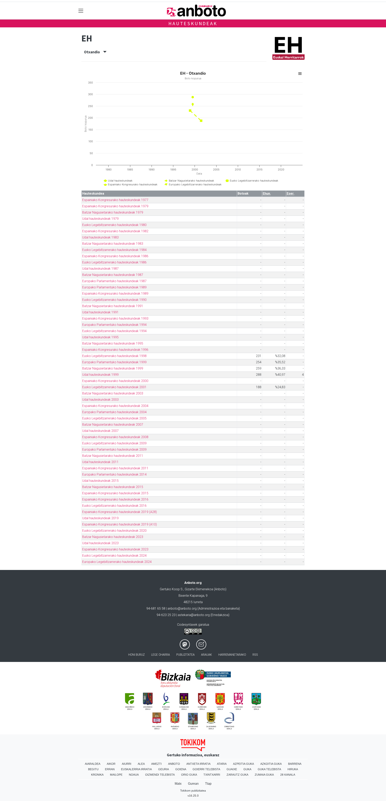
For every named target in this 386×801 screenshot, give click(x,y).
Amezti (156, 763)
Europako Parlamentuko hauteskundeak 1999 (114, 362)
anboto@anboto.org (182, 608)
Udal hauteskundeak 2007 (100, 431)
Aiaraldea (92, 763)
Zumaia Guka (264, 774)
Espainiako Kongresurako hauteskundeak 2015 (115, 493)
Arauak (206, 654)
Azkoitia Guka (271, 763)
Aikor (111, 763)
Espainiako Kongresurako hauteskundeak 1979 (115, 206)
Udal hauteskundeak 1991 (100, 312)
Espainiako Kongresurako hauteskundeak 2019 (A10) (119, 524)
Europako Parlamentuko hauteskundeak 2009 (114, 449)
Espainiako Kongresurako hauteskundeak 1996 (115, 350)
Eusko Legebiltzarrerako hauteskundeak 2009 (114, 443)
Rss (255, 654)
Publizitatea (185, 654)
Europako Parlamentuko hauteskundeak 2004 (114, 412)
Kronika (97, 774)
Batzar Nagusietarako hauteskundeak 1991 (112, 306)
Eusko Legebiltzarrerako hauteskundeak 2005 (114, 418)
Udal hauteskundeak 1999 (100, 375)
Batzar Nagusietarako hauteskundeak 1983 (112, 244)
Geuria (163, 769)
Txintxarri (211, 774)
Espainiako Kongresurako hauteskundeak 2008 (115, 437)
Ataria (222, 763)
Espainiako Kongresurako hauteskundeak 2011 (115, 468)
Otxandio (93, 52)
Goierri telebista (206, 769)
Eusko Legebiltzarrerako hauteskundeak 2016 (114, 506)
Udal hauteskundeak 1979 (100, 219)
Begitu (93, 769)
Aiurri (126, 763)
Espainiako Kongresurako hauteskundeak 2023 (115, 549)
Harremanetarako (232, 654)
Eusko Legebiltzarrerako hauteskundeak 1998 (114, 356)
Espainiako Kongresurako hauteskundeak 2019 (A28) (119, 512)
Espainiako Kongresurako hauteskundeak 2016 (115, 499)
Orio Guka (189, 774)
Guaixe (232, 769)
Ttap (208, 783)
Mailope (116, 774)
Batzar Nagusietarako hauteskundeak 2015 (112, 487)
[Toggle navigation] (81, 10)
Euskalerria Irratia (136, 769)
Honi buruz (136, 654)
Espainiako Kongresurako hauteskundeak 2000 (115, 381)
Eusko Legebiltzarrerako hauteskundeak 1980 (114, 225)
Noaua (134, 774)
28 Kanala (287, 774)
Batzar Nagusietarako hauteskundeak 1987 (112, 275)
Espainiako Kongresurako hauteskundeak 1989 (115, 293)
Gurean (193, 783)
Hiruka (292, 769)
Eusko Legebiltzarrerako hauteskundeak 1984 (114, 250)
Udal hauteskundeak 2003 (100, 400)
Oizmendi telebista (160, 774)
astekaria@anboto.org (194, 615)
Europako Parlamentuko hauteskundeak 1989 (114, 287)
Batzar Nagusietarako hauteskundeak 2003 (112, 393)
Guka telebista (269, 769)
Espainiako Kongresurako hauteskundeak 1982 (115, 231)
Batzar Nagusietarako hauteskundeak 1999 (112, 368)
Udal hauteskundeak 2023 (100, 543)
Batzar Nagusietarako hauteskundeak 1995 (112, 343)
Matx (178, 783)
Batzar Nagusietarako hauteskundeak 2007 (112, 424)
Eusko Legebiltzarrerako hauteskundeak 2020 (114, 531)
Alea (141, 763)
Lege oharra (160, 654)
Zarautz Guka (237, 774)
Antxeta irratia (198, 763)
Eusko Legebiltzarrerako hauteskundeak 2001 (114, 387)
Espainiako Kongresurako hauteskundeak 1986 (115, 256)
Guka (247, 769)
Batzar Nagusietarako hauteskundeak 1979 (112, 212)
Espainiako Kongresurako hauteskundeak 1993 (115, 318)
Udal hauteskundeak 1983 (100, 237)
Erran (110, 769)
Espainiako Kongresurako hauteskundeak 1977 (115, 200)
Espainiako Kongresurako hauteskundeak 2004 (115, 406)
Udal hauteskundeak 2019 (100, 518)
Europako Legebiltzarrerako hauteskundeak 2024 (117, 562)
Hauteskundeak (192, 23)
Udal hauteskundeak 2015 (100, 481)
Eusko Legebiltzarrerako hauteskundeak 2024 (114, 555)
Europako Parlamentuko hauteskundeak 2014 (114, 474)
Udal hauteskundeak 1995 (100, 337)
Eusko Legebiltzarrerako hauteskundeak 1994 (114, 331)
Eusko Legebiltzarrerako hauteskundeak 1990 (114, 300)
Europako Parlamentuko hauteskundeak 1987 (114, 281)
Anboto (174, 763)
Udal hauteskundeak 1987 (100, 268)
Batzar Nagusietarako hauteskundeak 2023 (112, 537)
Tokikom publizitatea (193, 790)
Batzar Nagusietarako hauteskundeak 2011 (112, 456)
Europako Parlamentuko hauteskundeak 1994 (114, 325)
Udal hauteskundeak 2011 (100, 462)
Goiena (180, 769)
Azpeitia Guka (243, 763)
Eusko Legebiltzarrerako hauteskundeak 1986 (114, 262)
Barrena (294, 763)
